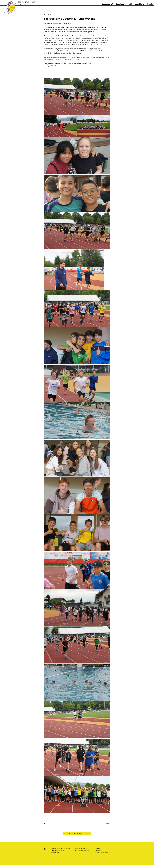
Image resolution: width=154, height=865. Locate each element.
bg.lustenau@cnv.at (82, 850)
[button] (108, 4)
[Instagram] (45, 848)
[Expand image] (77, 96)
